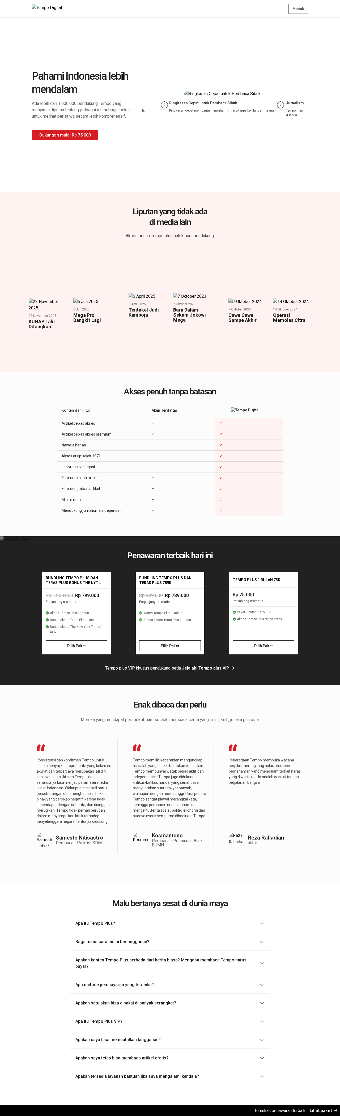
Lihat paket (321, 1110)
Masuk (298, 9)
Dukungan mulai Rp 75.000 (65, 135)
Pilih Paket (76, 646)
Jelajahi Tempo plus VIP (206, 668)
